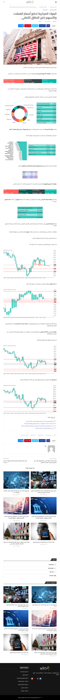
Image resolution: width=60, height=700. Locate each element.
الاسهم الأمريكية (48, 435)
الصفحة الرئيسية (53, 7)
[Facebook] (40, 679)
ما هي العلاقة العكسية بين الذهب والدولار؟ (44, 428)
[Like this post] (47, 25)
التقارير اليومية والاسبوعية (22, 678)
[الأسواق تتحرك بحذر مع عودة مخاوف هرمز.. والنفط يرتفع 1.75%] (16, 480)
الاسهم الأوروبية (40, 435)
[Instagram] (38, 679)
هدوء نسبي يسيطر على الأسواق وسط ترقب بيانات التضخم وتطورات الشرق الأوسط (16, 517)
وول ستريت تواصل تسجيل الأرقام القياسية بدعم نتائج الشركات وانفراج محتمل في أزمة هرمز (45, 653)
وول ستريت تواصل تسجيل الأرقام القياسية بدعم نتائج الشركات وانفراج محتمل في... (16, 543)
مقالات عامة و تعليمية (23, 681)
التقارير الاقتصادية (43, 7)
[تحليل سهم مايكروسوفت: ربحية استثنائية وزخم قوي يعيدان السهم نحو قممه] (44, 480)
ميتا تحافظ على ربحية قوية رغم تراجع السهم (43, 542)
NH (54, 21)
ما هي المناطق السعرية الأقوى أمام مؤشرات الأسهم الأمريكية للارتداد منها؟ (37, 426)
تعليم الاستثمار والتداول (23, 684)
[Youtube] (32, 679)
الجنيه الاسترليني (32, 435)
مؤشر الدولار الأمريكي (24, 435)
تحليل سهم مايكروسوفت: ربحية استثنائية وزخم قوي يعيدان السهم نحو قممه (43, 491)
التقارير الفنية (25, 675)
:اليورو (55, 435)
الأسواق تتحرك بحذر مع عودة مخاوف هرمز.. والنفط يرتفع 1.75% (16, 491)
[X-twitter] (35, 679)
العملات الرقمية (24, 691)
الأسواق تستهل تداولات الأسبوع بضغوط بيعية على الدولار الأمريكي (40, 421)
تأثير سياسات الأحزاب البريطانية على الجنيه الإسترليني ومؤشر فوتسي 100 (39, 423)
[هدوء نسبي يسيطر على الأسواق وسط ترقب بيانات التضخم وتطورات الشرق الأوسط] (16, 505)
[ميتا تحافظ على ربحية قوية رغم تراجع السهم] (44, 531)
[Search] (4, 2)
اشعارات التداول (24, 688)
